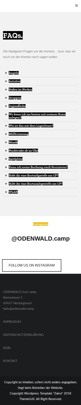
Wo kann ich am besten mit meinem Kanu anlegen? (37, 115)
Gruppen (15, 98)
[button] (31, 265)
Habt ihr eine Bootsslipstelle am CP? (33, 175)
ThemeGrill (26, 399)
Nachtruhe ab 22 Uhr (23, 150)
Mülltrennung (19, 134)
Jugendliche (17, 106)
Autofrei (14, 81)
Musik (13, 142)
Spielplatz (15, 159)
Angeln (14, 73)
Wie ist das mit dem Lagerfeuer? (31, 126)
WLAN (13, 192)
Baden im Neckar (20, 89)
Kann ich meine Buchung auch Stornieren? (38, 167)
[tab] (40, 73)
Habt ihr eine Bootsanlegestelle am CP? (36, 184)
